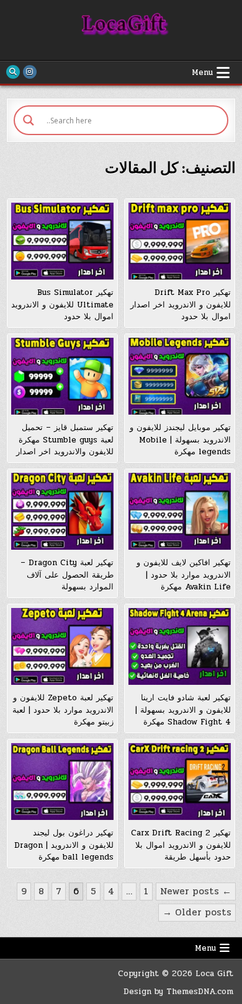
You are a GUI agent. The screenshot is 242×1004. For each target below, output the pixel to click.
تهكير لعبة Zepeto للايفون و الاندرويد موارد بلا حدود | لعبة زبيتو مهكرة (63, 710)
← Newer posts (195, 891)
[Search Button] (13, 72)
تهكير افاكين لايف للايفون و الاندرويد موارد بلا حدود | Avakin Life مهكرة (184, 575)
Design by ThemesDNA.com (178, 991)
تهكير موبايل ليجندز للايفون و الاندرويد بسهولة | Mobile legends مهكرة (180, 439)
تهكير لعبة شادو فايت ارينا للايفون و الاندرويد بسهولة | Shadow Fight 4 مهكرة (183, 710)
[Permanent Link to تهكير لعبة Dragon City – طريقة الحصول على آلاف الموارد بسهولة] (62, 511)
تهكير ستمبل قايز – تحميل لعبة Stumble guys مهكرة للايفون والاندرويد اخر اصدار (65, 439)
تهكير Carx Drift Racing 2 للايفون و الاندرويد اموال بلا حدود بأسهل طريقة (181, 845)
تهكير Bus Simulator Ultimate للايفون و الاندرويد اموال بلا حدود (62, 304)
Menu (202, 72)
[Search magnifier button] (28, 120)
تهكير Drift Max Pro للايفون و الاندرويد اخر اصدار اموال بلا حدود (180, 304)
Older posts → (197, 912)
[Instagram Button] (30, 72)
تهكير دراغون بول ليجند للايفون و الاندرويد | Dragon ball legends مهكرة (64, 845)
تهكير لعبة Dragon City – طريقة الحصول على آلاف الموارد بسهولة (67, 575)
